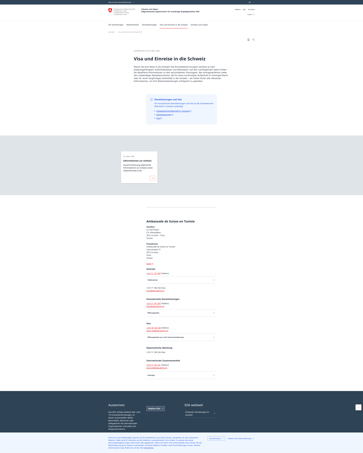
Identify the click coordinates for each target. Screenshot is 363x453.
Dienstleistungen (163, 114)
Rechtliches (149, 448)
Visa (158, 118)
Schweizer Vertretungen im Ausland (197, 413)
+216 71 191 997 (153, 273)
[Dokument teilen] (253, 39)
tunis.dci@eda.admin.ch (156, 368)
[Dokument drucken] (248, 39)
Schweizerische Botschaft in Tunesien (172, 111)
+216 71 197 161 (153, 365)
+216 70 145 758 (153, 328)
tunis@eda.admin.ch (155, 290)
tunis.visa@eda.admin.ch (157, 330)
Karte (148, 263)
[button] (116, 24)
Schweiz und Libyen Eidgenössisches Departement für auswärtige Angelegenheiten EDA (170, 10)
